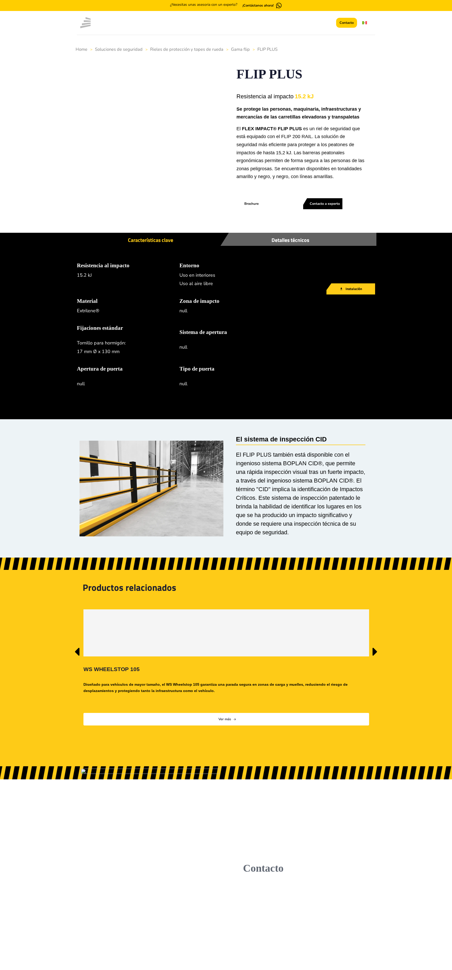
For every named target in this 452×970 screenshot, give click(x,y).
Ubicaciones (179, 916)
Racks (213, 907)
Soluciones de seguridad (119, 49)
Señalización (219, 934)
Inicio (177, 23)
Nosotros (176, 907)
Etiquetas (216, 916)
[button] (328, 23)
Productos (204, 23)
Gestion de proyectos (278, 907)
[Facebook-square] (115, 925)
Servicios (236, 23)
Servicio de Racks (275, 951)
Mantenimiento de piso (280, 916)
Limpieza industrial (276, 925)
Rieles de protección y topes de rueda (186, 49)
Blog (261, 23)
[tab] (158, 217)
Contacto (176, 943)
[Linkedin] (103, 925)
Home (81, 49)
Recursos (177, 934)
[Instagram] (128, 925)
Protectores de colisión (227, 925)
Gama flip (240, 49)
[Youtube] (140, 925)
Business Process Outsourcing (275, 938)
